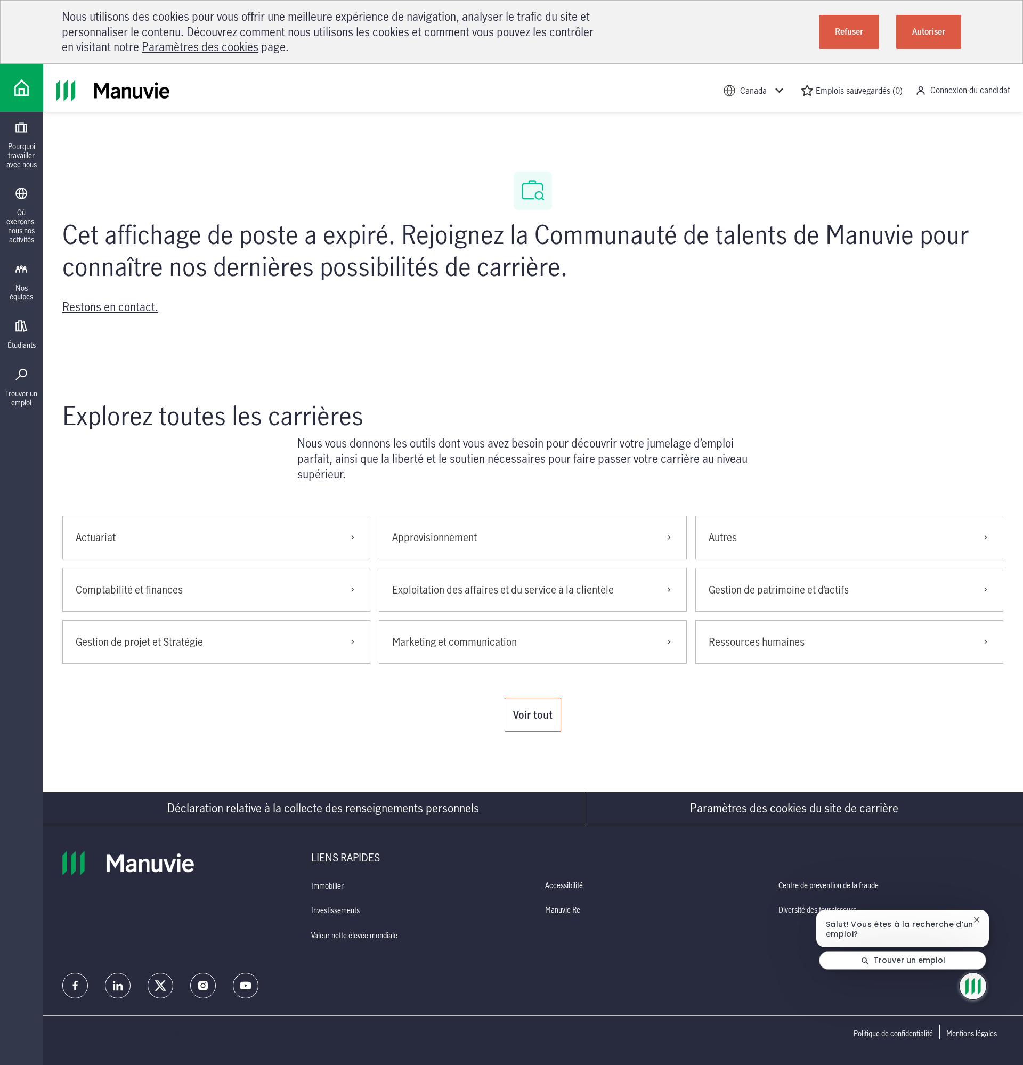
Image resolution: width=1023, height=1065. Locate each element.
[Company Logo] (21, 88)
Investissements (335, 910)
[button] (533, 715)
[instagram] (203, 985)
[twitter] (160, 985)
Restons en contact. (110, 306)
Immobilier (327, 886)
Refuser (849, 31)
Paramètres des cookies (200, 46)
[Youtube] (245, 985)
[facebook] (75, 985)
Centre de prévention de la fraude (828, 885)
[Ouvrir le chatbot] (973, 986)
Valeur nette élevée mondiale (354, 935)
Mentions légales (971, 1033)
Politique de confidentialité (893, 1033)
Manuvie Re (562, 910)
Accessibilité (564, 885)
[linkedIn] (118, 985)
